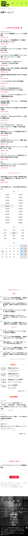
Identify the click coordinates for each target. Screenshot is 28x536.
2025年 (21, 194)
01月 (5, 230)
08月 (14, 235)
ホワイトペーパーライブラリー (17, 359)
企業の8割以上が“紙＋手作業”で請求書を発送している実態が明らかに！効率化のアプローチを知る (14, 178)
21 (2, 254)
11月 (14, 238)
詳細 (2, 534)
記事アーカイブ (11, 8)
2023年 (21, 197)
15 (6, 251)
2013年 (21, 211)
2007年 (21, 220)
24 (14, 254)
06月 (23, 233)
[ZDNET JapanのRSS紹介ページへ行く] (18, 500)
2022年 (7, 200)
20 (25, 251)
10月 (5, 238)
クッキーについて (14, 519)
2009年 (21, 217)
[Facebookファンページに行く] (9, 500)
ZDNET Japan (3, 8)
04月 (5, 233)
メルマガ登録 (14, 477)
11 (17, 248)
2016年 (7, 208)
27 (25, 254)
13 (25, 248)
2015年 (21, 208)
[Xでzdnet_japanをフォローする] (14, 500)
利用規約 (14, 517)
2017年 (21, 206)
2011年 (20, 214)
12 (21, 248)
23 (10, 254)
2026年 (7, 194)
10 (14, 248)
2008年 (7, 220)
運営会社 (14, 525)
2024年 (7, 197)
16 (10, 251)
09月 (23, 235)
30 (10, 257)
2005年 (21, 222)
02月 (14, 230)
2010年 (7, 217)
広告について (14, 522)
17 (14, 251)
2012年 (7, 214)
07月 (5, 235)
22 (6, 254)
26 (21, 254)
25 (17, 254)
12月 (23, 238)
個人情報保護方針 (14, 514)
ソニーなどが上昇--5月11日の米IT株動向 (12, 81)
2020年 (7, 203)
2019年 (21, 203)
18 (17, 251)
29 (6, 257)
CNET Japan (14, 486)
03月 (23, 230)
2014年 (7, 211)
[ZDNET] (5, 3)
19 (21, 251)
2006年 (7, 222)
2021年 (21, 200)
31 (14, 257)
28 (2, 257)
